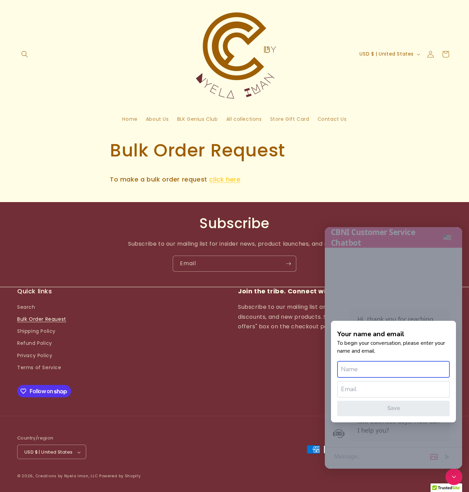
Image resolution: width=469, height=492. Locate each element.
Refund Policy (34, 343)
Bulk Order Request (41, 318)
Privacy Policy (34, 355)
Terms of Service (39, 367)
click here (224, 179)
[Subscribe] (288, 264)
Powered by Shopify (120, 476)
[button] (24, 54)
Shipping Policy (36, 330)
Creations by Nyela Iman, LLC (66, 476)
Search (26, 306)
